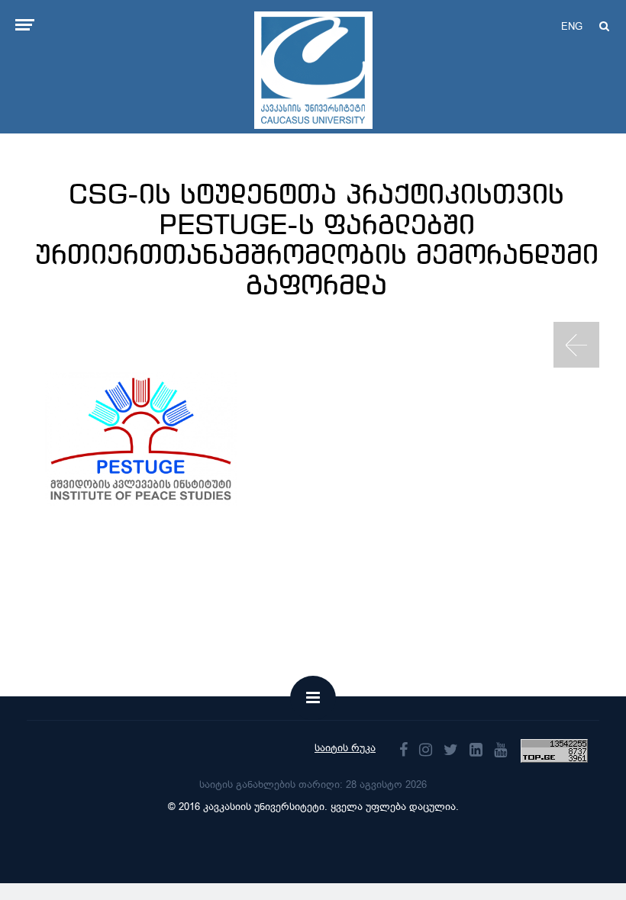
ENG (571, 26)
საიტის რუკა (345, 747)
